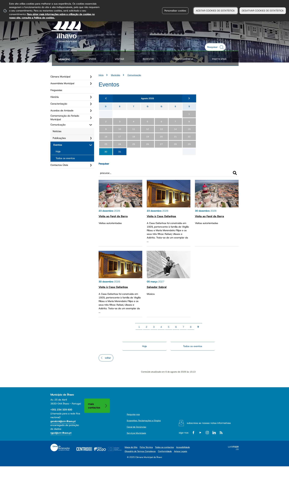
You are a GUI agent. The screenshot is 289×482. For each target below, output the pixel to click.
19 (147, 136)
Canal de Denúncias (136, 427)
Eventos (57, 144)
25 (133, 144)
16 (105, 136)
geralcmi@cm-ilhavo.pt (63, 421)
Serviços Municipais (136, 433)
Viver (92, 59)
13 (161, 129)
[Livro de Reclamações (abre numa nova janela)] (60, 447)
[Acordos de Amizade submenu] (90, 110)
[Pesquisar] (235, 173)
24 (119, 144)
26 (147, 144)
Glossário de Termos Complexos (140, 451)
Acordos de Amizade (61, 110)
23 (105, 144)
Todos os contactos (164, 447)
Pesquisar (104, 163)
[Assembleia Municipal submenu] (90, 83)
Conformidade (165, 451)
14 (175, 129)
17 (119, 136)
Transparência (182, 59)
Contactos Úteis (59, 165)
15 (189, 129)
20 (161, 136)
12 (147, 129)
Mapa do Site (131, 447)
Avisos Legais (180, 451)
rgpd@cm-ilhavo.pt (60, 432)
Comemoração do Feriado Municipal (64, 117)
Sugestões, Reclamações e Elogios (144, 420)
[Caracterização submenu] (90, 103)
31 (119, 151)
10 (119, 129)
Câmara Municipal (60, 76)
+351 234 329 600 (61, 409)
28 (175, 144)
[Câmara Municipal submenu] (90, 76)
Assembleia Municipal (62, 83)
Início (101, 75)
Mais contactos (94, 405)
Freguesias (56, 90)
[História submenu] (90, 97)
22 (189, 136)
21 (175, 136)
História (54, 97)
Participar (219, 59)
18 (133, 136)
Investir (148, 59)
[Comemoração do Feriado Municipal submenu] (90, 117)
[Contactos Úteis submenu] (90, 165)
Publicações (59, 138)
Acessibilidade (183, 447)
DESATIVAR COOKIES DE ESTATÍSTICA (263, 10)
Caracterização (58, 103)
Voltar (108, 357)
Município (64, 59)
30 (105, 151)
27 (161, 144)
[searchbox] (213, 47)
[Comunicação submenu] (90, 124)
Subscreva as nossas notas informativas (209, 423)
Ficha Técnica (146, 447)
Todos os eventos (65, 158)
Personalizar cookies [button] (175, 10)
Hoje (58, 151)
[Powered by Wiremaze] (233, 449)
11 (133, 129)
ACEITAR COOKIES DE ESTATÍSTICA (215, 10)
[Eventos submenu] (90, 145)
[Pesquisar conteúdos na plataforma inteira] (222, 47)
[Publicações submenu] (90, 138)
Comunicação (57, 124)
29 (189, 144)
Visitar (119, 59)
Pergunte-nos (133, 414)
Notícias (57, 131)
